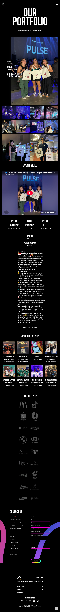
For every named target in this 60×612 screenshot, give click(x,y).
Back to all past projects (30, 327)
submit (36, 561)
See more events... (30, 389)
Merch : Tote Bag (14, 76)
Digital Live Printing (15, 74)
